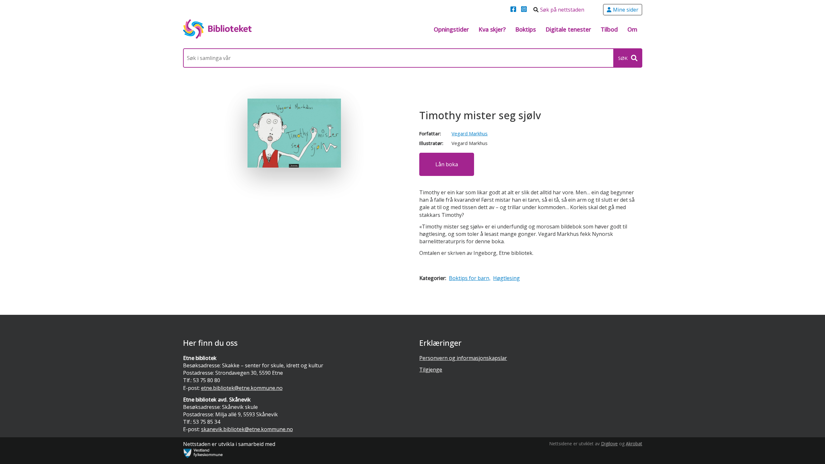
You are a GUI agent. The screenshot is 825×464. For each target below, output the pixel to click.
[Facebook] (514, 9)
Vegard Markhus (469, 133)
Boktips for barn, (469, 278)
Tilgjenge (430, 369)
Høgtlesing (506, 278)
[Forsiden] (217, 29)
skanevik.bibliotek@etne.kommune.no (247, 429)
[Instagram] (525, 9)
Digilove (609, 443)
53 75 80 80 (206, 380)
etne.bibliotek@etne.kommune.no (242, 388)
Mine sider (625, 9)
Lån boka (446, 164)
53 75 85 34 (206, 421)
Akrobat (634, 443)
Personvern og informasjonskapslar (463, 358)
